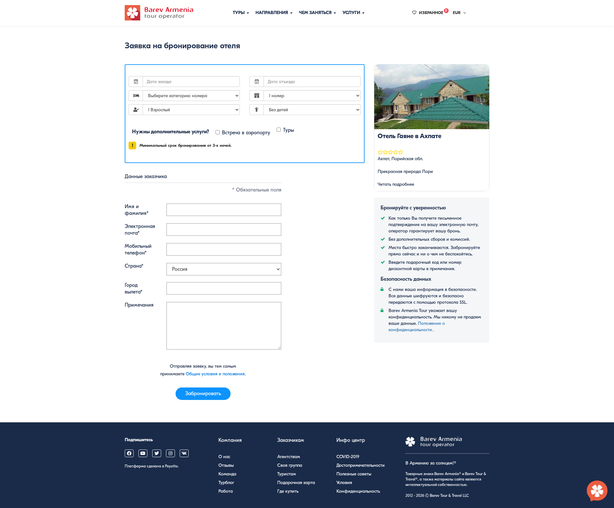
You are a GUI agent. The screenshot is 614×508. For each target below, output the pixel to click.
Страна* (134, 266)
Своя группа (289, 465)
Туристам (286, 474)
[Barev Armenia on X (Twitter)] (156, 453)
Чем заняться (316, 12)
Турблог (226, 482)
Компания (230, 440)
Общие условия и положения (215, 374)
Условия (344, 482)
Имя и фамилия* (137, 210)
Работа (225, 491)
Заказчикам (290, 440)
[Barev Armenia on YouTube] (142, 453)
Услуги (351, 12)
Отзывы (226, 465)
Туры (239, 12)
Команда (227, 474)
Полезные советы (353, 474)
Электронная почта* (140, 229)
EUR (456, 12)
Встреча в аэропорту (246, 133)
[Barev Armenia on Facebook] (129, 453)
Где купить (287, 491)
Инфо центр (350, 440)
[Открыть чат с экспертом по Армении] (597, 491)
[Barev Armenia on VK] (184, 453)
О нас (224, 456)
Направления (272, 12)
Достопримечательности (360, 465)
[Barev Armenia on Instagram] (170, 453)
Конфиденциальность (358, 491)
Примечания (139, 305)
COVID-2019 (347, 456)
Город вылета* (134, 288)
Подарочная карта (296, 482)
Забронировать (203, 393)
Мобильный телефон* (138, 249)
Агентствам (288, 456)
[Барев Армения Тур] (159, 12)
